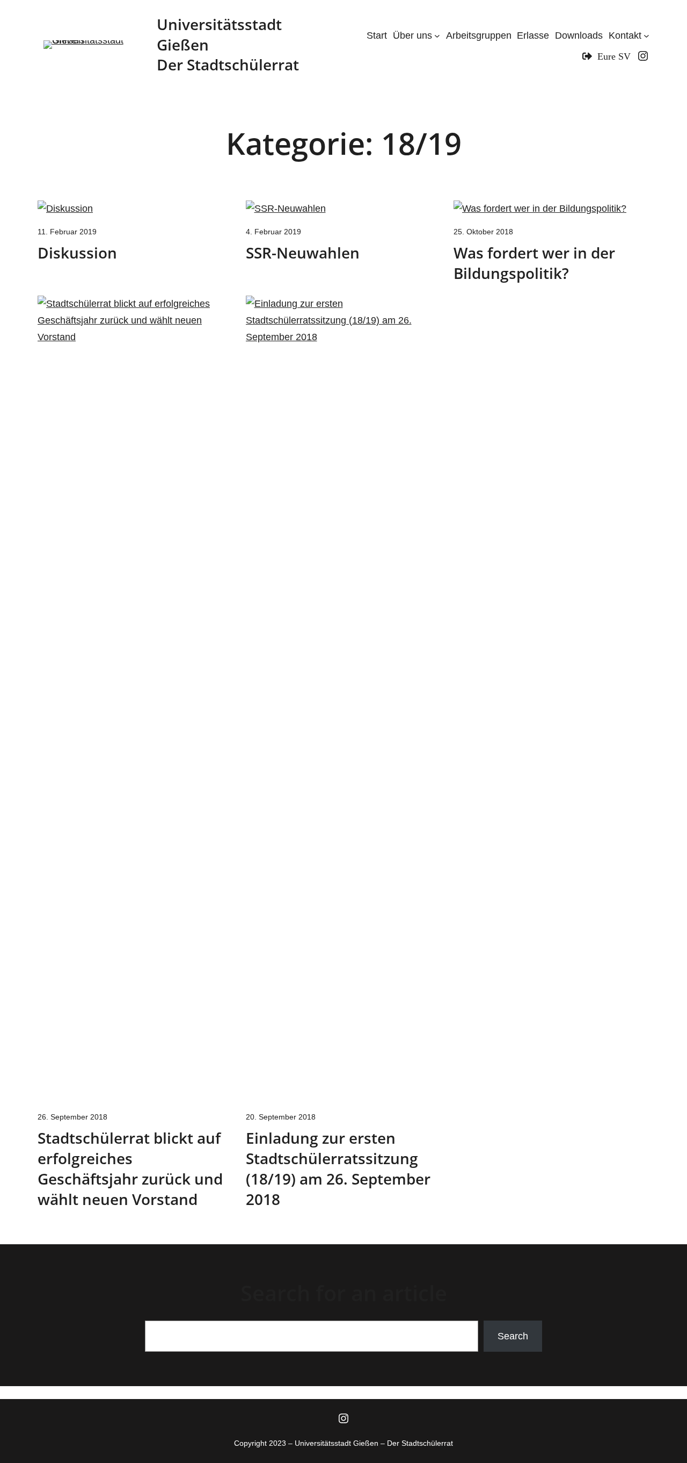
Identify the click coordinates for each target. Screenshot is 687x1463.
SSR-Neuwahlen (303, 253)
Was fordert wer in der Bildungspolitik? (534, 263)
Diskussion (77, 253)
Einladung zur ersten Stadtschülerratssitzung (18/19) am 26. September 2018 (338, 1168)
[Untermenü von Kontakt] (646, 36)
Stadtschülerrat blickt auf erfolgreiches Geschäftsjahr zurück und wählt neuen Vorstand (130, 1168)
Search (513, 1336)
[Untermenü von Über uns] (437, 36)
